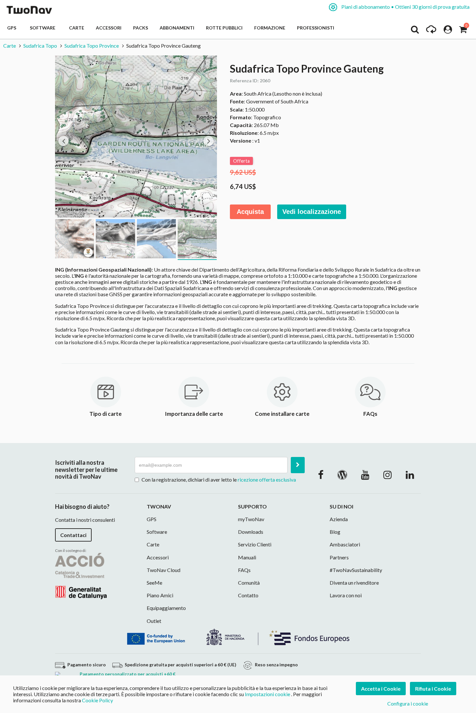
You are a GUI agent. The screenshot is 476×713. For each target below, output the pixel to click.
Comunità (249, 582)
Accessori (108, 27)
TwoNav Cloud (163, 570)
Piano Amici (160, 595)
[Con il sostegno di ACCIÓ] (81, 575)
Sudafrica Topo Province (91, 45)
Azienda (339, 519)
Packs (140, 27)
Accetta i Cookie (381, 688)
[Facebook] (320, 474)
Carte (76, 27)
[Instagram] (387, 474)
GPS (12, 27)
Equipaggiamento (166, 608)
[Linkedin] (410, 474)
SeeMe (154, 582)
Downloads (250, 532)
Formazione (269, 27)
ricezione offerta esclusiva (267, 479)
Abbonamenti (177, 27)
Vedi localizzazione (311, 211)
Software (43, 27)
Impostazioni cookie (267, 694)
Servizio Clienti (254, 544)
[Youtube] (365, 474)
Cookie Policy (97, 700)
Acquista (250, 211)
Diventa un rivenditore (354, 582)
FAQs (244, 570)
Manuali (247, 557)
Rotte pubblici (224, 27)
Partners (339, 557)
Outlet (154, 621)
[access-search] (415, 31)
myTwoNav (251, 519)
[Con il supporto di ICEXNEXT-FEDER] (238, 636)
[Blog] (342, 474)
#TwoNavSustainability (356, 570)
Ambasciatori (345, 544)
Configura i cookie (407, 703)
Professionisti (315, 27)
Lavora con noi (346, 595)
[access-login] (447, 31)
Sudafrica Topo (40, 45)
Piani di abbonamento (405, 7)
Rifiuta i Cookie (433, 688)
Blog (335, 532)
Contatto (248, 595)
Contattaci (73, 535)
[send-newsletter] (298, 465)
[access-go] (431, 31)
